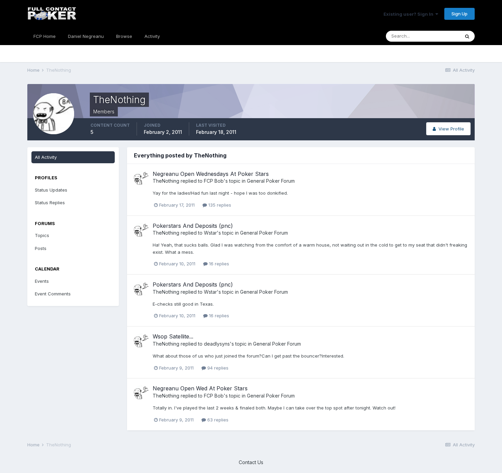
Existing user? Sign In (409, 14)
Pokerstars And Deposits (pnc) (193, 225)
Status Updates (51, 190)
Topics (42, 235)
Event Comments (53, 293)
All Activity (46, 157)
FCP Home (44, 36)
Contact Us (251, 462)
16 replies (218, 263)
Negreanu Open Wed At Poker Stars (200, 388)
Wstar (210, 233)
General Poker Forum (271, 181)
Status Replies (50, 202)
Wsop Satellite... (173, 336)
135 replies (219, 205)
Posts (40, 248)
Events (42, 281)
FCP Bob (214, 181)
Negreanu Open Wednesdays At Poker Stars (211, 173)
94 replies (217, 368)
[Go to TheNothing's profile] (141, 178)
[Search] (467, 36)
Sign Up (459, 13)
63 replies (217, 419)
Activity (152, 36)
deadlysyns (217, 344)
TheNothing (166, 181)
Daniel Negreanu (86, 36)
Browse (124, 36)
